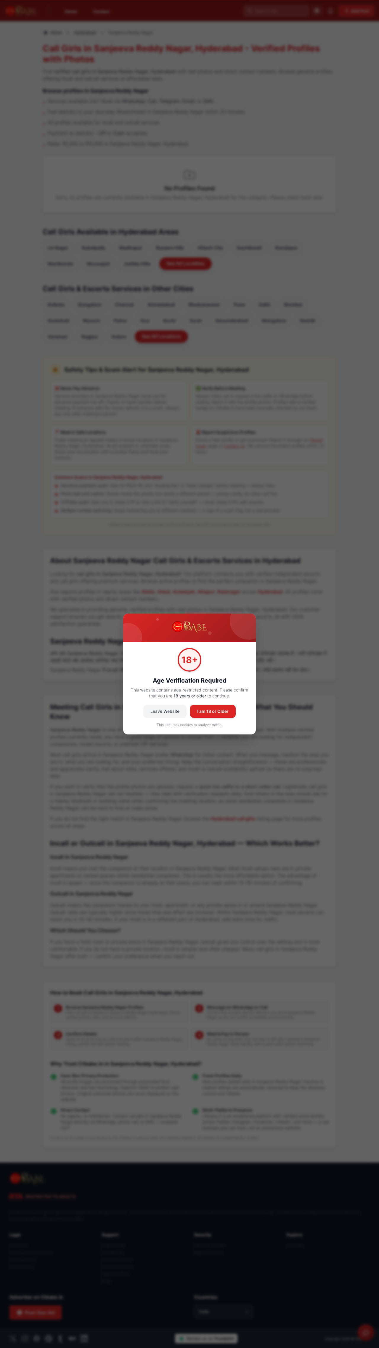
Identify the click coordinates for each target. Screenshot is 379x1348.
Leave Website (164, 711)
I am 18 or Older (213, 711)
